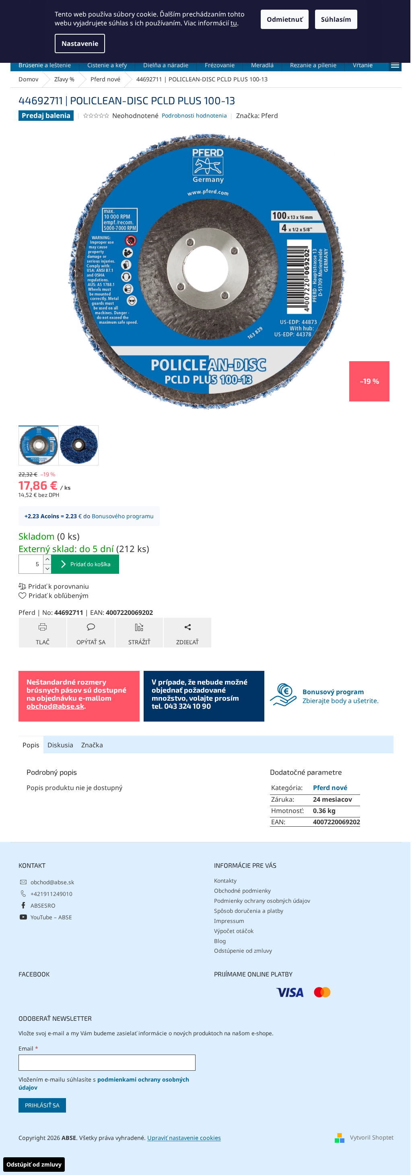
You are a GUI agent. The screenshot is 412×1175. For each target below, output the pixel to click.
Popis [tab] (31, 745)
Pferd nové (330, 787)
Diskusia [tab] (60, 745)
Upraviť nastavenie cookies (184, 1138)
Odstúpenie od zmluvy (243, 950)
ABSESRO (43, 905)
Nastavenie (80, 43)
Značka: (257, 115)
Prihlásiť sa (42, 1105)
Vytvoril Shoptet (371, 1137)
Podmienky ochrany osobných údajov (262, 900)
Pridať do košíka (90, 564)
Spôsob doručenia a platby (248, 910)
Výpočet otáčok (233, 931)
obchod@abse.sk (55, 705)
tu (234, 23)
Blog (220, 941)
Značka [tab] (92, 745)
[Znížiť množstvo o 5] (47, 568)
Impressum (229, 921)
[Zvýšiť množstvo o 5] (47, 559)
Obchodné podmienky (242, 890)
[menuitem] (44, 64)
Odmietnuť (285, 19)
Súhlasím (336, 19)
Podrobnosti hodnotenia (194, 115)
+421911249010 (51, 894)
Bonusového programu (123, 516)
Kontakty (225, 880)
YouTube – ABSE (51, 917)
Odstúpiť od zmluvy (34, 1164)
